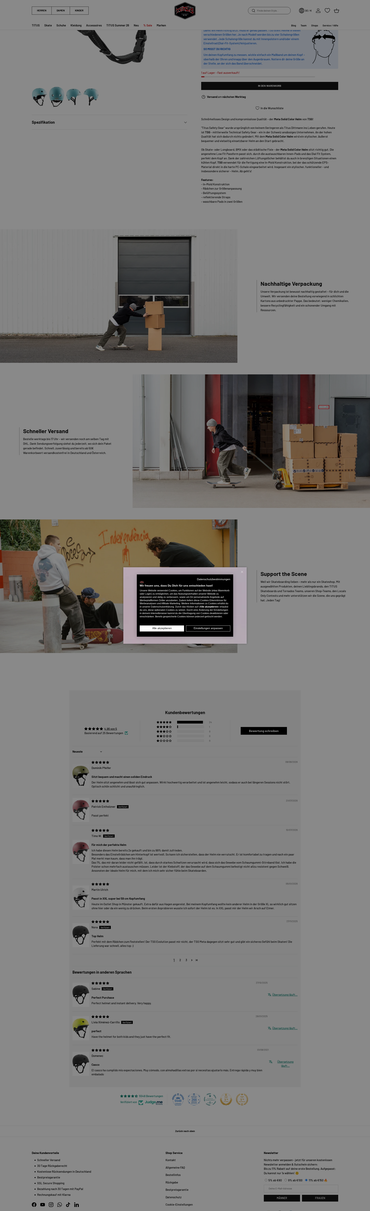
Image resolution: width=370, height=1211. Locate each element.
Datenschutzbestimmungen (213, 579)
